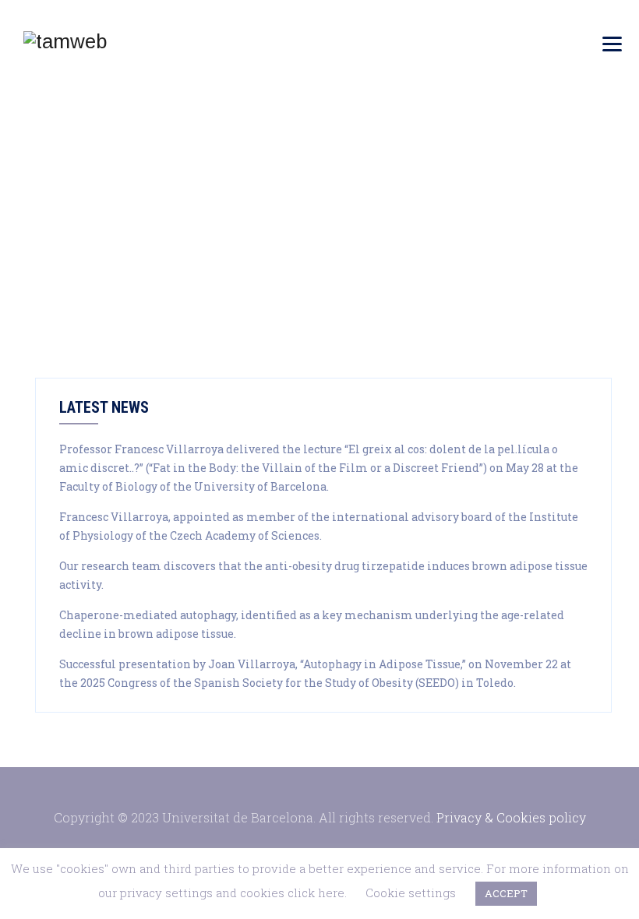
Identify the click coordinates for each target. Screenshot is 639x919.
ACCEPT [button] (506, 893)
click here (316, 892)
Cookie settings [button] (410, 892)
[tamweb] (65, 41)
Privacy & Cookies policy (511, 817)
